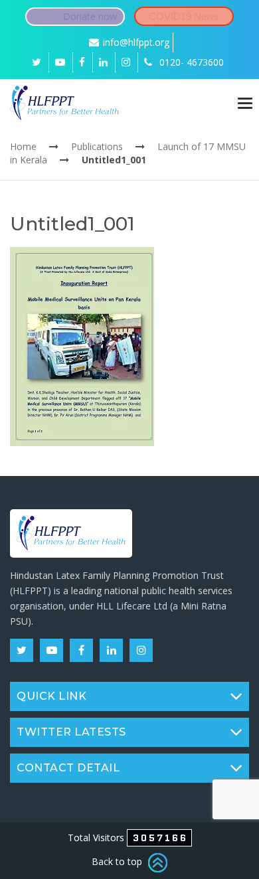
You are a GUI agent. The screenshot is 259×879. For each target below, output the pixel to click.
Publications (97, 146)
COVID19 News (184, 16)
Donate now (90, 16)
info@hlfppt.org (136, 42)
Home (23, 146)
